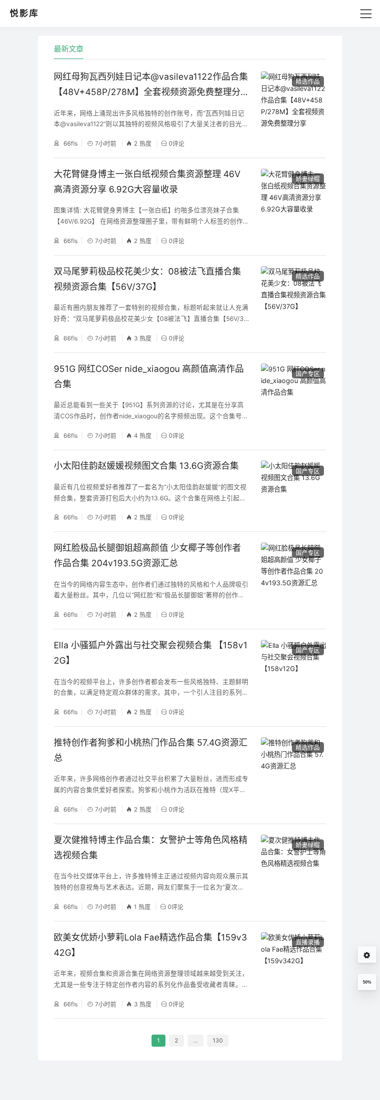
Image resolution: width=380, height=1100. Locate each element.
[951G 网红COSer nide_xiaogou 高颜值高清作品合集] (293, 401)
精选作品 (308, 81)
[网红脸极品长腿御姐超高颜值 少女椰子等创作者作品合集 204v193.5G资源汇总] (293, 580)
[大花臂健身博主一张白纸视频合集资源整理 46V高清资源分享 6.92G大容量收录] (293, 206)
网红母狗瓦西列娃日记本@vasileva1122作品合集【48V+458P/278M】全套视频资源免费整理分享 (151, 92)
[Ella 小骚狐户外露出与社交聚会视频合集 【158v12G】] (293, 678)
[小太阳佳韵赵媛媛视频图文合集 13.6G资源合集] (293, 490)
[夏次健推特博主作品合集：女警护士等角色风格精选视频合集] (293, 872)
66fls (70, 143)
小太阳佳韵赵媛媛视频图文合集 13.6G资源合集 (146, 465)
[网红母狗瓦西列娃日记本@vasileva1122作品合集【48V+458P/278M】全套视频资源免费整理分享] (293, 109)
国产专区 (308, 373)
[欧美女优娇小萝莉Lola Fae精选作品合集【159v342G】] (293, 970)
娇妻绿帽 (308, 178)
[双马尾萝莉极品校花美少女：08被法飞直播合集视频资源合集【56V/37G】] (293, 304)
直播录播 (308, 942)
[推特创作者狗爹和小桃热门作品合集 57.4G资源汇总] (293, 775)
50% (367, 982)
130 (218, 1040)
